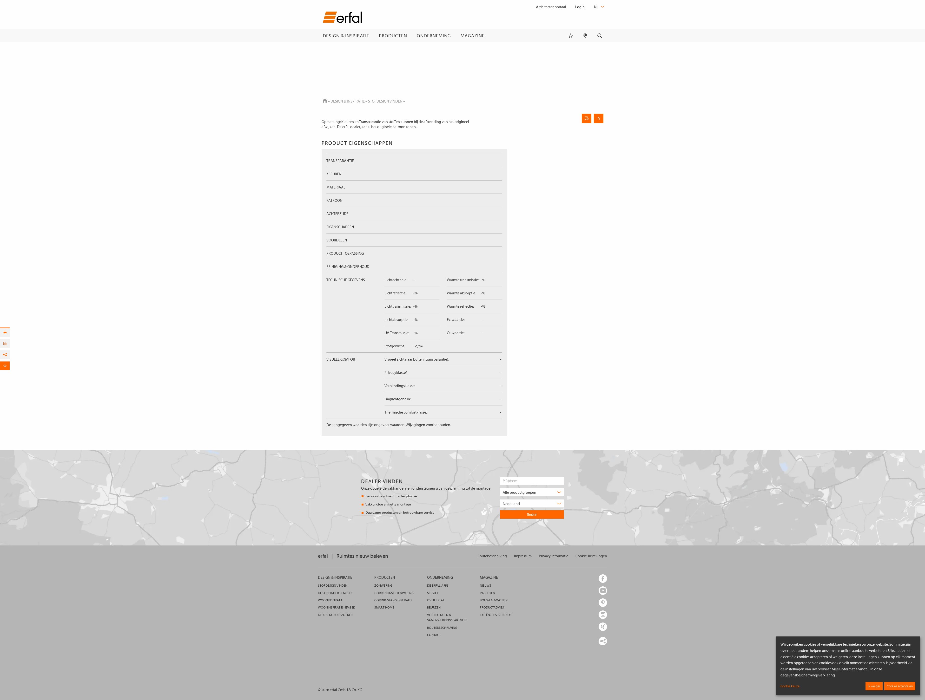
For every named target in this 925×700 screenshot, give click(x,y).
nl (596, 6)
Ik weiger (874, 686)
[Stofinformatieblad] (586, 118)
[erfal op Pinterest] (603, 602)
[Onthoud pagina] (598, 118)
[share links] (603, 641)
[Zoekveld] (600, 35)
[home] (342, 18)
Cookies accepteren (900, 686)
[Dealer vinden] (585, 35)
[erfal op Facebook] (603, 578)
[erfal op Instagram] (603, 614)
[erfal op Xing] (603, 626)
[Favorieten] (570, 35)
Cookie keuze (789, 686)
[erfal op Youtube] (603, 590)
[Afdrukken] (5, 332)
